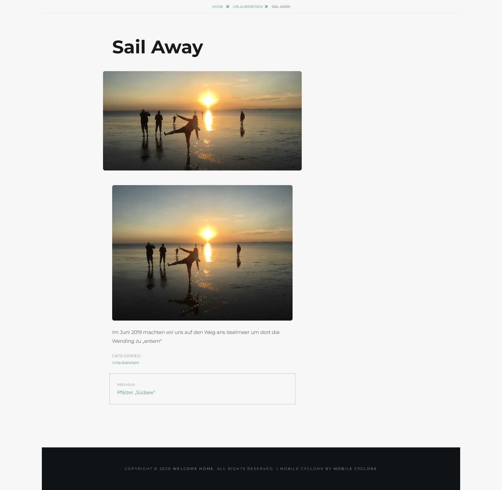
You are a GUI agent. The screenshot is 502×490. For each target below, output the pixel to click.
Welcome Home (193, 468)
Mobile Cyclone (356, 468)
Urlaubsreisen (248, 6)
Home (218, 6)
